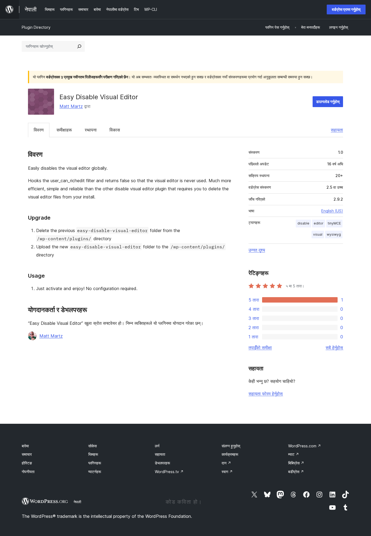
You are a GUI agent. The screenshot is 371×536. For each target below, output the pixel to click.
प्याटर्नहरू (94, 471)
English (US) (332, 210)
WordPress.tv (169, 471)
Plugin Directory (36, 27)
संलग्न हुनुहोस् (231, 446)
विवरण (39, 130)
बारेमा (25, 446)
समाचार (27, 454)
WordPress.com (304, 446)
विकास (114, 130)
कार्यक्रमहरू (230, 454)
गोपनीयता (28, 471)
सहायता (337, 130)
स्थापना (91, 130)
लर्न (157, 446)
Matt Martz (71, 106)
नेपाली (77, 502)
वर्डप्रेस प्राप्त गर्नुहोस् (346, 9)
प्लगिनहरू (94, 463)
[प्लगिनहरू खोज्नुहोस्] (79, 46)
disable (303, 223)
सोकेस (92, 446)
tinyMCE (334, 223)
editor (318, 223)
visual (317, 234)
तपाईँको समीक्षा (260, 347)
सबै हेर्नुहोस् (334, 347)
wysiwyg (334, 234)
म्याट (293, 454)
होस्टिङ (27, 463)
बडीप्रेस (296, 471)
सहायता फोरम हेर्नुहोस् (266, 393)
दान (226, 463)
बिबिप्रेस (296, 463)
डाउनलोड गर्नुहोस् (327, 101)
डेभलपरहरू (162, 463)
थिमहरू (93, 454)
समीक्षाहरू (64, 130)
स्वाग (227, 471)
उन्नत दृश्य (257, 250)
